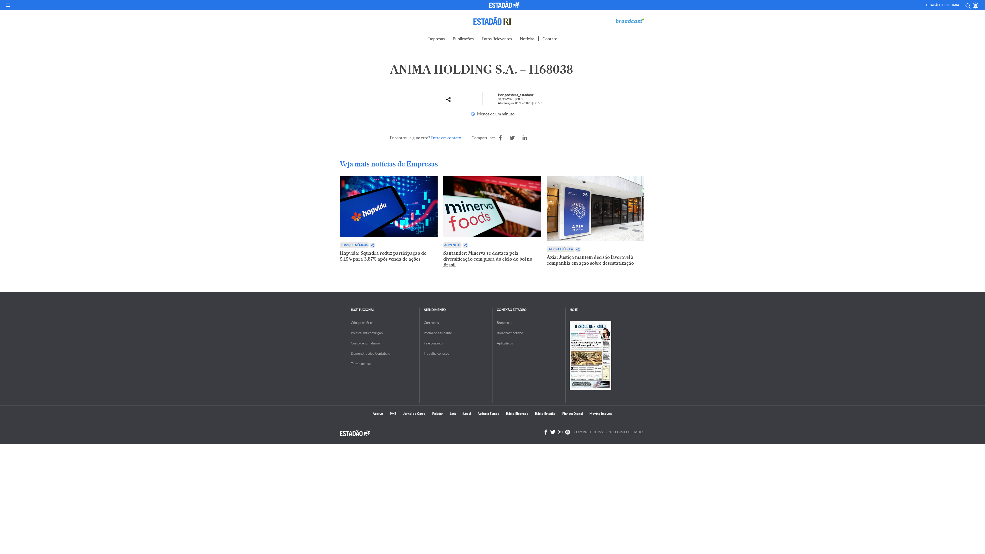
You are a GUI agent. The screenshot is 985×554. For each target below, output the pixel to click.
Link (453, 413)
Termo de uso (361, 364)
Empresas (436, 38)
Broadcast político (510, 333)
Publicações (463, 38)
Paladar (437, 413)
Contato (550, 38)
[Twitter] (552, 432)
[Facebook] (546, 432)
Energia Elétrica (560, 249)
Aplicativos (505, 343)
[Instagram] (560, 432)
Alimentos (452, 245)
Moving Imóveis (600, 413)
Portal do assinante (438, 333)
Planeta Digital (572, 413)
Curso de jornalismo (365, 343)
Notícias (527, 38)
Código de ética (362, 323)
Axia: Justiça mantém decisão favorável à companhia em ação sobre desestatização (590, 260)
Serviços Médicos (354, 245)
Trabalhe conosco (436, 353)
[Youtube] (567, 432)
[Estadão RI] (492, 21)
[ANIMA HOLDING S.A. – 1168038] (500, 138)
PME (393, 413)
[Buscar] (968, 5)
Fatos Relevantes (497, 38)
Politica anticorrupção (367, 333)
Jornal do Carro (414, 413)
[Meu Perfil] (976, 5)
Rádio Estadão (545, 413)
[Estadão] (505, 4)
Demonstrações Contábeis (370, 353)
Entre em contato (446, 137)
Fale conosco (433, 343)
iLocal (466, 413)
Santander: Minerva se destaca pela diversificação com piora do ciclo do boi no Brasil (487, 259)
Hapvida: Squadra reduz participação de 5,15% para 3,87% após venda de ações (383, 256)
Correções (431, 323)
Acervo (378, 413)
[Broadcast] (629, 20)
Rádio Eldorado (517, 413)
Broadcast (504, 323)
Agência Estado (488, 413)
